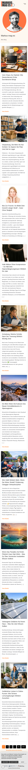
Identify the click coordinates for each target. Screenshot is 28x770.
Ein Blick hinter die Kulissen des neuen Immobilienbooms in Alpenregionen (14, 406)
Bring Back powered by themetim (14, 750)
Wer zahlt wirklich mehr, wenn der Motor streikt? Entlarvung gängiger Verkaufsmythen (13, 482)
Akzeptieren (13, 762)
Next (23, 746)
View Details (5, 111)
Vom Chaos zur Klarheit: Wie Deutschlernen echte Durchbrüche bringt (12, 77)
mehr (22, 762)
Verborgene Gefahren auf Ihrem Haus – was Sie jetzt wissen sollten (13, 624)
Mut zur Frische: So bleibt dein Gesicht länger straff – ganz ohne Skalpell (13, 208)
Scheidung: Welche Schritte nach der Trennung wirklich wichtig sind (12, 336)
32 (18, 746)
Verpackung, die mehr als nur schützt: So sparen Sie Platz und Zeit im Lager (13, 147)
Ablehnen (5, 762)
